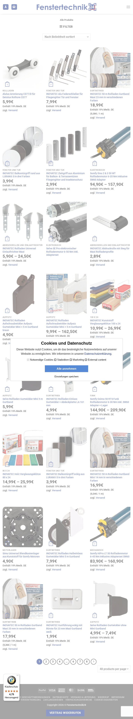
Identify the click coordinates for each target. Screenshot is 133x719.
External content (97, 360)
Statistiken (63, 360)
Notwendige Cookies (41, 360)
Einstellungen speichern (66, 376)
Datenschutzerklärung (97, 353)
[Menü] (17, 676)
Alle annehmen (66, 368)
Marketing (78, 360)
